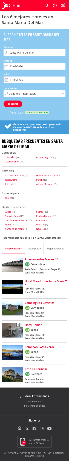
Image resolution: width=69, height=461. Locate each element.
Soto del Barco (12, 216)
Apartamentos (12, 161)
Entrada (8, 60)
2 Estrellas (10, 157)
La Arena (40, 220)
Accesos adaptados (14, 175)
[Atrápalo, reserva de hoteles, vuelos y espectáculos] (6, 5)
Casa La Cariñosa (36, 369)
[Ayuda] (55, 5)
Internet (9, 184)
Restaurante (11, 179)
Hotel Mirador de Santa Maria (45, 281)
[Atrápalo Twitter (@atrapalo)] (27, 429)
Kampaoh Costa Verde (40, 347)
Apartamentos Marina (39, 259)
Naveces (40, 228)
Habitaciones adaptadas (48, 175)
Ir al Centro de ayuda (34, 405)
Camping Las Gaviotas (39, 303)
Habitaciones (11, 88)
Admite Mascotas (44, 184)
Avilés (8, 211)
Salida (7, 74)
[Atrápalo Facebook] (35, 429)
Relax (8, 197)
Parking (40, 179)
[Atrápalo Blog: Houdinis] (20, 428)
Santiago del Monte (14, 228)
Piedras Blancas (44, 216)
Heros (8, 224)
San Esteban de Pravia (16, 220)
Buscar (13, 104)
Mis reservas (34, 401)
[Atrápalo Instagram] (42, 429)
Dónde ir (8, 47)
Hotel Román (33, 325)
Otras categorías (44, 157)
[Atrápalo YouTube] (49, 429)
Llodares (40, 224)
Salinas (39, 211)
